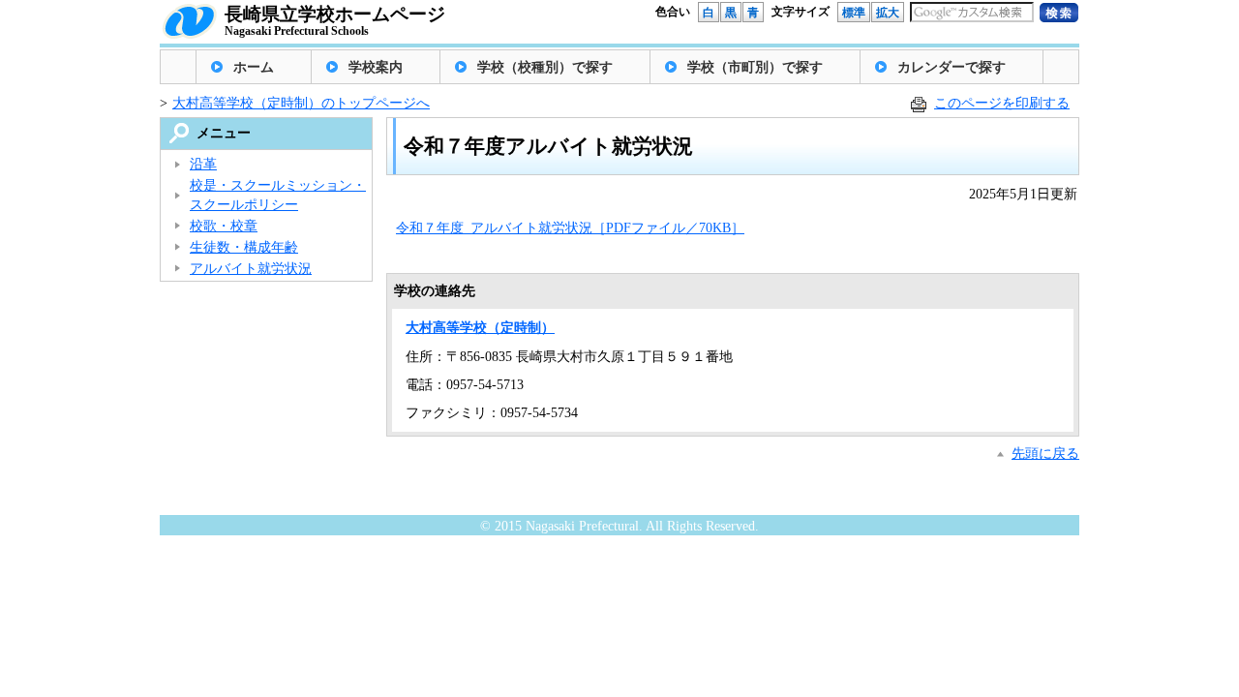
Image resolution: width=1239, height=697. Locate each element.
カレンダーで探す (951, 67)
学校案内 (375, 67)
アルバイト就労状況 (251, 268)
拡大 (887, 12)
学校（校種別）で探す (545, 67)
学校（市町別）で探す (755, 67)
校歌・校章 (223, 226)
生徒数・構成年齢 (244, 247)
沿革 (203, 164)
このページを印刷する (1002, 103)
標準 (853, 12)
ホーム (253, 67)
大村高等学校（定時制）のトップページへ (301, 103)
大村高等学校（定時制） (480, 327)
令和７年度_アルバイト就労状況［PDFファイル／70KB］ (570, 228)
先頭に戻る (1045, 453)
